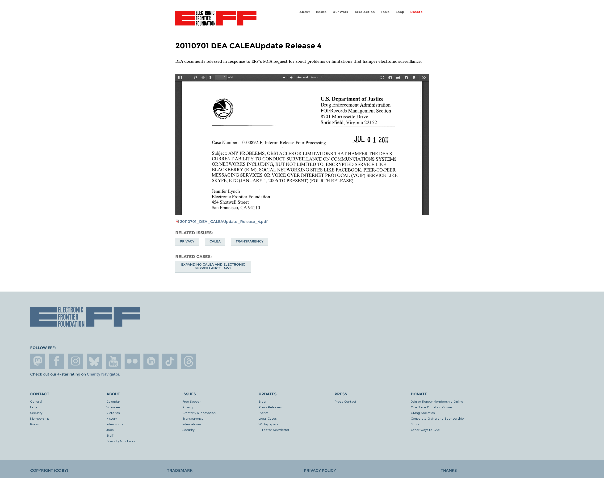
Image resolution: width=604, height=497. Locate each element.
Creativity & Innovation (199, 412)
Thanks (449, 470)
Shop (400, 12)
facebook (56, 361)
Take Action (364, 12)
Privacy (187, 241)
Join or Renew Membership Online (437, 401)
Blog (262, 401)
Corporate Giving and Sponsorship (437, 418)
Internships (114, 424)
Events (263, 412)
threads (188, 361)
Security (36, 412)
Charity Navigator (103, 374)
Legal (34, 407)
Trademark (180, 470)
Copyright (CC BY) (49, 470)
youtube (113, 361)
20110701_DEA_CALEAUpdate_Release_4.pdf (224, 221)
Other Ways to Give (425, 429)
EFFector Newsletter (274, 429)
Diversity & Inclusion (121, 441)
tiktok (169, 361)
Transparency (250, 241)
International (191, 424)
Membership (39, 418)
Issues (321, 12)
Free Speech (191, 401)
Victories (113, 412)
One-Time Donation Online (431, 407)
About (304, 12)
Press (34, 424)
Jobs (110, 429)
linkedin (151, 361)
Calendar (113, 401)
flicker (132, 361)
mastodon (37, 361)
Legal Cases (268, 418)
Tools (385, 12)
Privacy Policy (320, 470)
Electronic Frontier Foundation (215, 21)
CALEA (215, 241)
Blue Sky (94, 361)
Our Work (340, 12)
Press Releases (270, 407)
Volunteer (113, 407)
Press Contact (345, 401)
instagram (75, 361)
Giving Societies (423, 412)
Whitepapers (268, 424)
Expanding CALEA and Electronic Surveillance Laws (213, 266)
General (36, 401)
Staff (109, 435)
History (111, 418)
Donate (416, 12)
